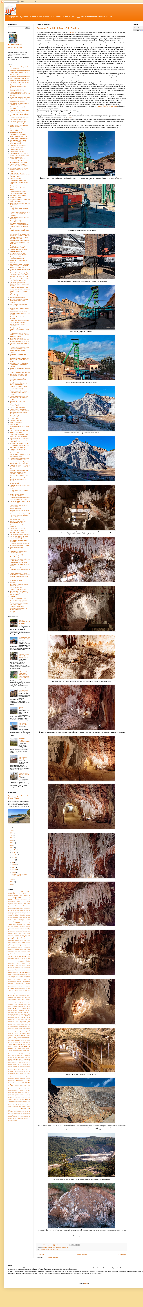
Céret (9, 1033)
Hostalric (10, 1048)
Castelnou (27, 1028)
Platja (23, 1082)
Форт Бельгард (25, 993)
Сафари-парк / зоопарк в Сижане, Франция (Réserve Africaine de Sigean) (20, 291)
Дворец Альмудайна (25, 913)
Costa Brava (25, 1035)
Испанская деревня (13, 928)
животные (10, 922)
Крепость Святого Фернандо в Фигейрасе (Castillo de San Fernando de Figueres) (19, 472)
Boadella (16, 1014)
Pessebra (28, 1078)
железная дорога (24, 919)
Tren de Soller (14, 1113)
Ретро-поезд (27, 967)
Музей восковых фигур (14, 942)
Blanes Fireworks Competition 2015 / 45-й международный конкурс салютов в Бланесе (20, 440)
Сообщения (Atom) (52, 1257)
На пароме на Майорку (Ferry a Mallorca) (23, 757)
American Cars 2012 (24, 1004)
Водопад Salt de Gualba (17, 90)
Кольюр (10, 933)
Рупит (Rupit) (14, 424)
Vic (29, 1115)
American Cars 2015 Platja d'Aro (19, 443)
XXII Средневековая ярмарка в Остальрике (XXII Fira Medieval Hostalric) (19, 208)
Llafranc (10, 1057)
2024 (12, 833)
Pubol (9, 1092)
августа (14, 857)
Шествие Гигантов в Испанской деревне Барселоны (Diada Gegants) (19, 301)
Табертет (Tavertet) (15, 178)
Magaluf (22, 1057)
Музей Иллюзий (26, 942)
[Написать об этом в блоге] (73, 1245)
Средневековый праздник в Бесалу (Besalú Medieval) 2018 (19, 165)
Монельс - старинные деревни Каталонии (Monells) (19, 579)
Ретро (10, 967)
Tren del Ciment (22, 1113)
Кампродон (27, 928)
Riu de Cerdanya (15, 557)
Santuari (24, 1106)
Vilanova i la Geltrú (18, 1116)
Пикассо (17, 954)
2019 (12, 843)
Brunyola (21, 1014)
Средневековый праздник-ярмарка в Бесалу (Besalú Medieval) (18, 324)
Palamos (16, 1075)
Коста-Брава (26, 933)
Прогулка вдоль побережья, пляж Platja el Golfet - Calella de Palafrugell (20, 213)
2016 (12, 879)
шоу (23, 997)
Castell (28, 1023)
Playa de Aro (11, 1087)
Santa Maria (11, 1106)
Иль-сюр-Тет (22, 926)
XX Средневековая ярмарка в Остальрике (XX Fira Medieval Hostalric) (19, 365)
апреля (14, 864)
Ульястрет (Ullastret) (16, 422)
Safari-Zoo (10, 1099)
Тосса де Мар (23, 990)
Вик (29, 905)
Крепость (10, 935)
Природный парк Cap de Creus (19, 287)
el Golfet (22, 1039)
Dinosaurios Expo (13, 1039)
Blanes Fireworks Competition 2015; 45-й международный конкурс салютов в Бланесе (19, 1012)
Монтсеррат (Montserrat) (17, 519)
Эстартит (28, 999)
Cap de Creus (19, 1019)
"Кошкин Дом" (11, 892)
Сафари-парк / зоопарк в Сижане (21, 977)
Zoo (16, 1120)
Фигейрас (16, 993)
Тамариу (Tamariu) (15, 221)
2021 (12, 838)
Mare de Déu (22, 1059)
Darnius (21, 1037)
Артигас (22, 895)
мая (13, 862)
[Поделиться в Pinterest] (78, 1245)
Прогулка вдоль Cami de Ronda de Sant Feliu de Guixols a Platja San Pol (20, 467)
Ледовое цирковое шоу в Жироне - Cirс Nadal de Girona (20, 559)
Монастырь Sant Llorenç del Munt (20, 78)
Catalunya (27, 1030)
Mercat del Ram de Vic (19, 1062)
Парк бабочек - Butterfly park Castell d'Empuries (18, 551)
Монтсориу (11, 940)
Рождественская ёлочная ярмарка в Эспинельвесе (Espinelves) (20, 98)
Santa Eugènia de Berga (23, 1104)
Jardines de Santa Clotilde (19, 1050)
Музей (28, 940)
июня (13, 860)
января (14, 872)
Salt (15, 1099)
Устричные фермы (19, 992)
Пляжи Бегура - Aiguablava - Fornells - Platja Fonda (18, 146)
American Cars (12, 1004)
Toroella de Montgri (19, 1111)
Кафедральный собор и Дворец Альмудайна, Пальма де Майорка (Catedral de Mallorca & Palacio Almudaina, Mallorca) (20, 236)
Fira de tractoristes (13, 1042)
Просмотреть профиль (15, 47)
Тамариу (16, 990)
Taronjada (10, 1109)
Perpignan (22, 1078)
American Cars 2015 (13, 1006)
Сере (9, 979)
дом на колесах (23, 917)
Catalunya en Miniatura (14, 1031)
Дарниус (17, 913)
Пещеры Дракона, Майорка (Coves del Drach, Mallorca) (18, 246)
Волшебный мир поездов (23, 908)
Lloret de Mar (16, 1057)
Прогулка (22, 965)
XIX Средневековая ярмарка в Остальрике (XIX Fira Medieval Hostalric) (19, 490)
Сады (9, 974)
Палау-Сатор (16, 945)
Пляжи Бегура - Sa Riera (17, 149)
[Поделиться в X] (74, 1245)
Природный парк (13, 965)
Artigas (21, 1006)
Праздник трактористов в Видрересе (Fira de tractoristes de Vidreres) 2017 (20, 284)
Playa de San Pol (19, 1087)
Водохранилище (12, 908)
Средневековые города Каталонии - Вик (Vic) (17, 494)
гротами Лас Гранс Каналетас (107, 106)
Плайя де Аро (17, 956)
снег (14, 979)
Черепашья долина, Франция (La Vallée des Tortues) (20, 200)
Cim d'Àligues (15, 1033)
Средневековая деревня (14, 981)
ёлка (15, 919)
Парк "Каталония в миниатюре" (21, 947)
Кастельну (11, 931)
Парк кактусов (12, 949)
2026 (12, 830)
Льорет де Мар (13, 937)
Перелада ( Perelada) (16, 389)
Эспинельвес (20, 999)
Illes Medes (18, 1048)
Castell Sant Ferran (17, 1026)
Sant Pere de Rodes (20, 1103)
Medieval (10, 1062)
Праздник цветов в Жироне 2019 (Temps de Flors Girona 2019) (19, 118)
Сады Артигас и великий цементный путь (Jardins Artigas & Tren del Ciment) (20, 175)
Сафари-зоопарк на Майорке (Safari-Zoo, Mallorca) (18, 250)
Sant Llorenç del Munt (19, 1101)
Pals (26, 1075)
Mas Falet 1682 (26, 1060)
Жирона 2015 (26, 922)
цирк (9, 997)
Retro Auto (11, 1095)
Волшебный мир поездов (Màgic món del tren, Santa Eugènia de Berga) (19, 359)
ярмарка (10, 1001)
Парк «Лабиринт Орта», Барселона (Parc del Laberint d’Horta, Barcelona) (18, 608)
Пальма (22, 945)
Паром (28, 949)
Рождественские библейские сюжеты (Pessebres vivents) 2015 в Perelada (20, 392)
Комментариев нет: (62, 1245)
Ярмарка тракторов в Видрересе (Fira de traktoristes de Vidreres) (19, 462)
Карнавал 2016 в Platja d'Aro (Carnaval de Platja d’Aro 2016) (19, 374)
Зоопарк (16, 926)
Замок (10, 924)
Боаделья (16, 899)
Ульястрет (10, 992)
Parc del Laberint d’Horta (19, 1076)
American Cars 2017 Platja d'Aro (19, 276)
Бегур (28, 898)
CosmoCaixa (17, 1035)
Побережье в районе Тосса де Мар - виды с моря (19, 603)
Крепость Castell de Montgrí (18, 195)
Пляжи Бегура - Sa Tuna (17, 151)
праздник (28, 958)
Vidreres (10, 1116)
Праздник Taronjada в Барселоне (20, 534)
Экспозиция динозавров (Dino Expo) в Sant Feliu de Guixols (19, 435)
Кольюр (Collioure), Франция (18, 601)
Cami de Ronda (25, 1017)
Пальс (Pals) (13, 596)
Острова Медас (26, 944)
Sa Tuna (28, 1097)
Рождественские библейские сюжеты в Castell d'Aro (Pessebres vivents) (20, 569)
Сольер (18, 979)
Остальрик (18, 944)
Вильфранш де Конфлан (16, 906)
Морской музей (19, 940)
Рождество (23, 972)
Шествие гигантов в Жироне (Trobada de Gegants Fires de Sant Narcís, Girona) (20, 593)
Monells (10, 1064)
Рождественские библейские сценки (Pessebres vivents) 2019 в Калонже (20, 94)
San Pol (19, 1099)
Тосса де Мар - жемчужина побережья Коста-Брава (18, 531)
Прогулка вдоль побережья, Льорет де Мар (18, 129)
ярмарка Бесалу (19, 1001)
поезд (16, 958)
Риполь (10, 969)
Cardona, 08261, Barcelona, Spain (50, 1249)
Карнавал (17, 929)
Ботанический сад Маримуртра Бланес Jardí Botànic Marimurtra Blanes (19, 901)
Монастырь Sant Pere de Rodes (19, 83)
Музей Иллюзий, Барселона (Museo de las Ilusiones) (18, 383)
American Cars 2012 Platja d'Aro (19, 476)
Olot (25, 1073)
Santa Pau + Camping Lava (18, 598)
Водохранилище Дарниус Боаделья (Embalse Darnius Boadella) (18, 86)
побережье (11, 958)
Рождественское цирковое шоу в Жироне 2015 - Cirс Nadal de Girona (19, 397)
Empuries (17, 1040)
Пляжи (28, 956)
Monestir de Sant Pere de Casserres (17, 1066)
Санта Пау (23, 976)
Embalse (28, 1039)
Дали (13, 913)
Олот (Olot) (13, 612)
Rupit (15, 1097)
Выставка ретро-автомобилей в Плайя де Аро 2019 (19, 103)
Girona (27, 1046)
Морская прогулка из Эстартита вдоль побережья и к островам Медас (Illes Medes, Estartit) (19, 265)
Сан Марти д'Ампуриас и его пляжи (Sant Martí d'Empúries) (18, 122)
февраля (14, 869)
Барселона (18, 897)
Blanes (28, 1008)
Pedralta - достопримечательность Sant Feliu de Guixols (19, 584)
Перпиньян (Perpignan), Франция (20, 372)
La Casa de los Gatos (23, 1052)
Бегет (25, 897)
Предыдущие (122, 1254)
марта (14, 867)
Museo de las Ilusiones (14, 1071)
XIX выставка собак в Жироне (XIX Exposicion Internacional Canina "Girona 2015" (20, 515)
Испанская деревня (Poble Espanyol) (24, 691)
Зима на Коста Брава (16, 132)
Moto (15, 1069)
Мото (25, 940)
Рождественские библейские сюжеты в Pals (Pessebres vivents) (20, 573)
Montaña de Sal (64, 1247)
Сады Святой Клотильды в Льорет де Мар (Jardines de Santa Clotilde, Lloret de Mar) (20, 454)
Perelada (17, 1078)
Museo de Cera (26, 1069)
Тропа (28, 990)
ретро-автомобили (18, 967)
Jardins (28, 1050)
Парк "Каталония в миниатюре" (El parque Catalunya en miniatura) (20, 544)
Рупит (28, 972)
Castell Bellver (12, 1024)
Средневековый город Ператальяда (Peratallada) (18, 588)
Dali (18, 1037)
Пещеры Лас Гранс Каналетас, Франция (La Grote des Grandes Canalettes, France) (19, 334)
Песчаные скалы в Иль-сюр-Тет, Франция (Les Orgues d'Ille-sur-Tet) (20, 154)
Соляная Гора (51, 1247)
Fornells (15, 1046)
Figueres (28, 1040)
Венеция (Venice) (15, 186)
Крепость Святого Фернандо (22, 935)
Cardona (57, 1247)
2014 (12, 884)
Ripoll (24, 1095)
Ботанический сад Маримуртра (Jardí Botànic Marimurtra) (19, 446)
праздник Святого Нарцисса (16, 960)
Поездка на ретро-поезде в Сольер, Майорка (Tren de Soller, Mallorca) (19, 230)
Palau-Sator (21, 1075)
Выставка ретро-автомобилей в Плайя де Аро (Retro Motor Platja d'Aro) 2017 (19, 242)
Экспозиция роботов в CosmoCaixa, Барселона (17, 157)
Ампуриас (16, 895)
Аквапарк (10, 895)
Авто (24, 893)
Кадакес (22, 928)
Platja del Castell (18, 1085)
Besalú (24, 1008)
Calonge (17, 1017)
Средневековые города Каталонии (19, 986)
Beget (20, 1008)
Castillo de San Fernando (16, 1030)
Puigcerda (14, 1092)
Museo (19, 1069)
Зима (24, 924)
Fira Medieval (17, 1044)
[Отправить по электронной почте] (71, 1245)
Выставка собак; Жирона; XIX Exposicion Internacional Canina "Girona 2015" (19, 912)
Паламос (10, 945)
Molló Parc (27, 1062)
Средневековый (12, 988)
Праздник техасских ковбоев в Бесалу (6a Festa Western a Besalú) (19, 479)
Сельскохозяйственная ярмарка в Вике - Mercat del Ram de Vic (20, 498)
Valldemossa (25, 1115)
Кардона (44, 1247)
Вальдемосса (16, 905)
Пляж (24, 956)
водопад (28, 906)
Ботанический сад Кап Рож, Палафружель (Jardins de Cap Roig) (19, 182)
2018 (12, 845)
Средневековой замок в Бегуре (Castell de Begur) (19, 125)
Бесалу (10, 899)
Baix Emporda (26, 1006)
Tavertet (17, 1109)
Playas (25, 1087)
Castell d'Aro (20, 1024)
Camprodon (11, 1019)
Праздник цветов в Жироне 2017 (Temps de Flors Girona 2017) (19, 279)
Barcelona (13, 1008)
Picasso (10, 1082)
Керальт (28, 931)
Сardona (71, 32)
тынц (85, 114)
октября (14, 852)
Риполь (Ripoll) (14, 405)
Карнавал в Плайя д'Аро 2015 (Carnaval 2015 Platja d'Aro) (19, 537)
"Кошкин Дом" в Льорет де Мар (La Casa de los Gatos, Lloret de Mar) (20, 273)
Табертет (10, 990)
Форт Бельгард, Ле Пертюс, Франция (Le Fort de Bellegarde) (19, 223)
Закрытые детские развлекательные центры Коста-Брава (20, 510)
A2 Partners (19, 1003)
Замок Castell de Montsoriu (18, 101)
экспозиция (27, 997)
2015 (12, 882)
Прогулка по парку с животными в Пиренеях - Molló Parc (20, 111)
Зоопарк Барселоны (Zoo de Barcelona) (24, 621)
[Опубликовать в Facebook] (76, 1245)
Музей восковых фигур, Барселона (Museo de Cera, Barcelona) (18, 379)
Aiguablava (27, 1002)
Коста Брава (17, 933)
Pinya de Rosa (17, 1082)
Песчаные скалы (25, 951)
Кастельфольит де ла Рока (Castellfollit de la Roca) (18, 522)
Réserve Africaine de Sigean (22, 1094)
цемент (28, 995)
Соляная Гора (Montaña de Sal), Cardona (58, 28)
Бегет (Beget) (14, 295)
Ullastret (18, 1115)
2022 (12, 835)
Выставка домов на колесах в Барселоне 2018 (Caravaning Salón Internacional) (18, 142)
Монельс (19, 938)
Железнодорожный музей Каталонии (19, 921)
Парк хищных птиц (21, 949)
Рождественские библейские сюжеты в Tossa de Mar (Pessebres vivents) (20, 564)
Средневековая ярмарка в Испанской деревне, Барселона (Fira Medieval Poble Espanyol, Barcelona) (19, 412)
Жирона (18, 923)
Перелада (11, 951)
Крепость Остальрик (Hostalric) (19, 576)
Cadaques (21, 1015)
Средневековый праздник (23, 988)
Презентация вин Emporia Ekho (19, 963)
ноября (14, 850)
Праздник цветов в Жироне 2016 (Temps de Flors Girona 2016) (19, 347)
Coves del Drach (12, 1037)
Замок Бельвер (17, 924)
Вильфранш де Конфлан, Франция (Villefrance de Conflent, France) (19, 329)
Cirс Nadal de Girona (24, 1033)
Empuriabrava (11, 1040)
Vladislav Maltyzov (16, 44)
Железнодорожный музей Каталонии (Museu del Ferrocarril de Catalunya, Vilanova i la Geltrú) (19, 340)
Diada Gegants (26, 1037)
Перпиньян (17, 951)
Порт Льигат (21, 958)
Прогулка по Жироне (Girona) (18, 386)
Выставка (11, 910)
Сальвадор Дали (25, 974)
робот (16, 969)
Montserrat (11, 1069)
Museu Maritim (19, 1073)
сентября (15, 855)
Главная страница (81, 1254)
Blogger (86, 1283)
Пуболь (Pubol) (14, 418)
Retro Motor (18, 1095)
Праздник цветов (24, 962)
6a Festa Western (18, 893)
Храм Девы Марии (20, 995)
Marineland (19, 1060)
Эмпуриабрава (12, 999)
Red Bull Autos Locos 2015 (17, 407)
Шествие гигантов (16, 997)
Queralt (19, 1092)
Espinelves (23, 1040)
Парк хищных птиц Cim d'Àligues (19, 138)
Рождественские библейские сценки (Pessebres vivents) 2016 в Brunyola (20, 313)
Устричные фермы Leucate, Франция (24, 638)
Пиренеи (23, 954)
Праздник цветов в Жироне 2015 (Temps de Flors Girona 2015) (19, 458)
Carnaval (23, 1023)
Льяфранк (21, 937)
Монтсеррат (27, 938)
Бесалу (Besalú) (14, 483)
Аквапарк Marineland (16, 432)
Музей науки (11, 944)
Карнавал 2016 (25, 929)
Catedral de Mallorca (25, 1031)
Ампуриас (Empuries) (16, 420)
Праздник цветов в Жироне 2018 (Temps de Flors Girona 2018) (19, 192)
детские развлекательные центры (17, 915)
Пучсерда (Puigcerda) (16, 555)
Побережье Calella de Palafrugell (19, 320)
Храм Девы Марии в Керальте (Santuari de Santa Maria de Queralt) (19, 169)
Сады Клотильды (16, 974)
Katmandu (10, 1052)
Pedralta (28, 1076)
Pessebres (11, 1080)
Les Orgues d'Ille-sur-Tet (20, 1055)
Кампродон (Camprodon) (17, 297)
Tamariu (28, 1106)
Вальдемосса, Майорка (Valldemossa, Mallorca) (17, 257)
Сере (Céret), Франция (16, 416)
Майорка (27, 937)
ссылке (70, 118)
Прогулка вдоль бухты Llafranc (19, 226)
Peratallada (11, 1078)
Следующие (40, 1254)
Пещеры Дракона (13, 953)
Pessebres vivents (23, 1080)
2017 (12, 848)
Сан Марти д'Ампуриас (14, 976)
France (21, 1046)
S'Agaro (18, 1097)
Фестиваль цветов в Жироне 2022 (20, 76)
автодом (28, 893)
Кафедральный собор (20, 931)
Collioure (10, 1035)
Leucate (28, 1055)
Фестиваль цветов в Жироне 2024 (20, 70)
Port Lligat (27, 1090)
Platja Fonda (27, 1085)
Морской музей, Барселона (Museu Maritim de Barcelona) (18, 135)
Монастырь (11, 939)
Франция (11, 995)
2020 (12, 840)
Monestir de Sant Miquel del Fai (21, 1064)
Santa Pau (18, 1106)
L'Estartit (16, 1052)
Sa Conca (23, 1097)
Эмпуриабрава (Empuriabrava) (19, 430)
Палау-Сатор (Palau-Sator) (18, 528)
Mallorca (15, 1059)
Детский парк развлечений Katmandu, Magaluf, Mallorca (18, 253)
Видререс (24, 905)
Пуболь (28, 965)
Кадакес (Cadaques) (16, 197)
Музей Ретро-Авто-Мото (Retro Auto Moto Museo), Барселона (19, 161)
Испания (28, 926)
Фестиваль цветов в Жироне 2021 (20, 80)
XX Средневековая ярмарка (20, 1118)
